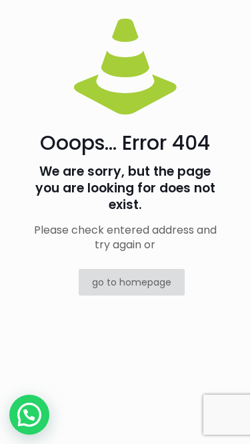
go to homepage (131, 282)
